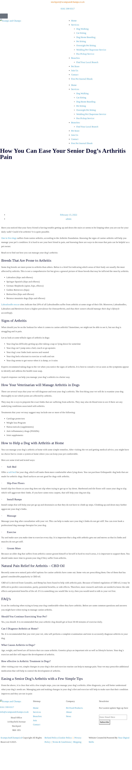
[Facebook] (109, 730)
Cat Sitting (81, 33)
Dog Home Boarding (85, 37)
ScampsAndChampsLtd (11, 738)
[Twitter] (102, 730)
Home (74, 20)
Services (75, 25)
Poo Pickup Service (85, 54)
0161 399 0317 (7, 707)
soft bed (12, 472)
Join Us (74, 70)
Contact (74, 74)
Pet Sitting (81, 41)
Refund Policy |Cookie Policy (58, 738)
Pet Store (75, 66)
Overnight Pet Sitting (86, 45)
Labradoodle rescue (10, 304)
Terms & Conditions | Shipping (66, 742)
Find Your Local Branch (87, 62)
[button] (4, 16)
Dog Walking (82, 29)
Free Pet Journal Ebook (82, 79)
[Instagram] (116, 730)
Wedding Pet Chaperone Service (91, 50)
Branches (75, 58)
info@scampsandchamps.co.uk (14, 712)
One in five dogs (9, 238)
